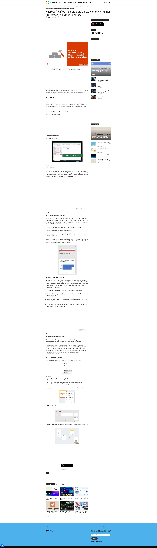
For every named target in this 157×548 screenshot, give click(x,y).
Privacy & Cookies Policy (77, 546)
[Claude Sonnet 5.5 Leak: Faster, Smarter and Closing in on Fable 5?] (93, 161)
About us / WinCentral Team (88, 546)
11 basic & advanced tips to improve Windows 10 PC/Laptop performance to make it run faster (104, 91)
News (65, 2)
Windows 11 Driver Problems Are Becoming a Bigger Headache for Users (66, 498)
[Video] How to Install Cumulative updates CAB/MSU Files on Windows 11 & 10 (101, 72)
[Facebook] (102, 2)
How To (85, 2)
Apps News (58, 6)
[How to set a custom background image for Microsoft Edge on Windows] (93, 85)
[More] (74, 38)
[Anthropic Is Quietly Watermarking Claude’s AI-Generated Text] (52, 505)
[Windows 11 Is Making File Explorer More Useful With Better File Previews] (81, 491)
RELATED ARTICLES (50, 484)
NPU (90, 2)
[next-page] (48, 516)
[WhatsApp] (63, 38)
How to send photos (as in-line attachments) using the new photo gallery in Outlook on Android (104, 79)
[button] (109, 2)
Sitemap (102, 546)
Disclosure (107, 546)
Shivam (48, 17)
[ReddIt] (68, 38)
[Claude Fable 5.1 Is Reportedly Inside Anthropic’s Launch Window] (101, 133)
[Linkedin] (65, 38)
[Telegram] (71, 38)
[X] (104, 2)
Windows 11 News (72, 2)
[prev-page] (46, 516)
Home (47, 6)
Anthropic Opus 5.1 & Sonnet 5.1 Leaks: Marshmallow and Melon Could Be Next (104, 149)
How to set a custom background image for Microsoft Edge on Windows (103, 85)
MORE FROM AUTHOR (60, 484)
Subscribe (94, 538)
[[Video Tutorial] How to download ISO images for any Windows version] (93, 97)
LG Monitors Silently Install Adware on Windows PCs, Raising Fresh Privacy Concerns (81, 512)
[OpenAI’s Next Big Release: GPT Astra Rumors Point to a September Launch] (93, 156)
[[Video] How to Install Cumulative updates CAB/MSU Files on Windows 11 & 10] (101, 69)
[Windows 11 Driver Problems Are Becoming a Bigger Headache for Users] (67, 491)
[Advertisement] (67, 28)
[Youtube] (106, 2)
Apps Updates (58, 8)
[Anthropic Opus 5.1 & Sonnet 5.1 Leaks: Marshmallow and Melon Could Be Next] (93, 150)
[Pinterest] (60, 38)
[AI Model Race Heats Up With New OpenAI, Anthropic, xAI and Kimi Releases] (52, 491)
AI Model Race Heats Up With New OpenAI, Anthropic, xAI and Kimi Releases (52, 498)
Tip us (95, 546)
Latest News (63, 8)
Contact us (98, 546)
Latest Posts (67, 8)
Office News (71, 8)
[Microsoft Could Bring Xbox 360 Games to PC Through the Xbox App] (67, 505)
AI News (80, 2)
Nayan (93, 74)
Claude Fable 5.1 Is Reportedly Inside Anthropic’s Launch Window (100, 137)
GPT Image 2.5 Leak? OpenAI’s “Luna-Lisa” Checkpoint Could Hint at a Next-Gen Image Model (104, 143)
